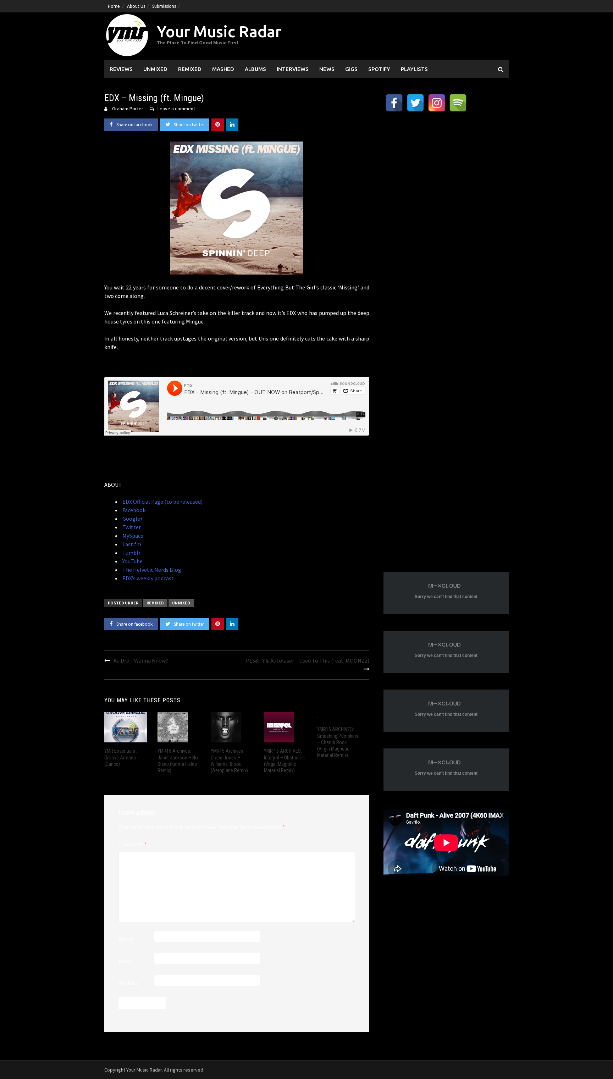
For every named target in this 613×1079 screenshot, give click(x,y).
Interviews (293, 69)
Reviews (121, 69)
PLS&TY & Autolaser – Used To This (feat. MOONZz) (307, 660)
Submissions (164, 6)
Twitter (131, 527)
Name (125, 938)
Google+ (132, 518)
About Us (136, 6)
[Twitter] (415, 103)
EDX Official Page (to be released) (162, 501)
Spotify (379, 69)
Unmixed (155, 69)
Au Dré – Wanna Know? (141, 660)
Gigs (351, 69)
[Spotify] (458, 103)
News (327, 69)
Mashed (223, 69)
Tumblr (130, 552)
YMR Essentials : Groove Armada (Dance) (120, 757)
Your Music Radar (219, 31)
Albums (255, 69)
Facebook (133, 510)
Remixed (189, 69)
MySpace (132, 535)
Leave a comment (176, 108)
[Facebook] (394, 103)
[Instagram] (437, 103)
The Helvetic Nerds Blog (151, 569)
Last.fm (131, 544)
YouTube (132, 561)
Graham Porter (127, 108)
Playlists (414, 69)
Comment (132, 844)
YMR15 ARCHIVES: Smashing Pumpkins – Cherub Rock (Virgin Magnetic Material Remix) (337, 742)
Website (128, 982)
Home (114, 6)
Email (125, 960)
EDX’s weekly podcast (147, 578)
